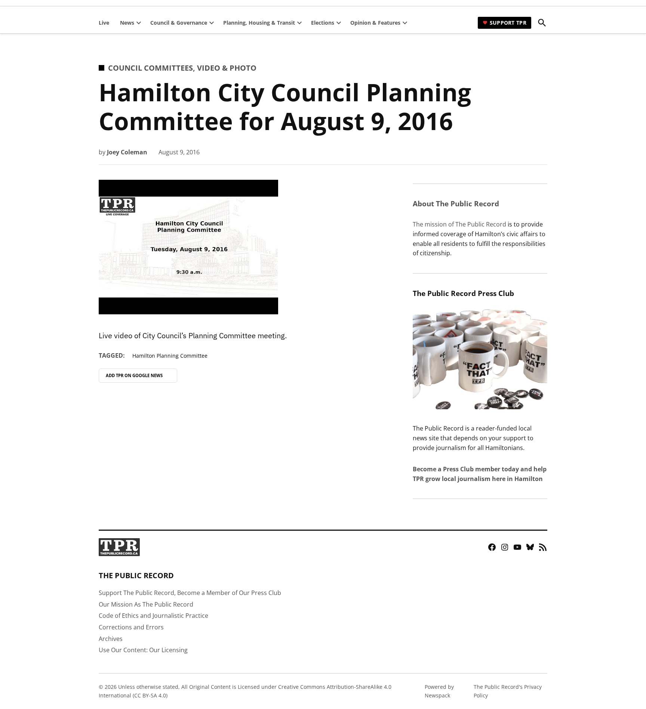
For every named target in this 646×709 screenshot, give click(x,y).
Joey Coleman (127, 152)
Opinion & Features (375, 22)
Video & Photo (226, 68)
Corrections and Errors (131, 627)
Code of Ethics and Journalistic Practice (153, 615)
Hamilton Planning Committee (169, 355)
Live (104, 22)
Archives (111, 639)
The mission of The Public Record (459, 224)
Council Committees (150, 68)
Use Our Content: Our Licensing (143, 650)
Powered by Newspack (439, 691)
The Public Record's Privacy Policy (508, 691)
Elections (322, 22)
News (127, 22)
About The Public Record (456, 203)
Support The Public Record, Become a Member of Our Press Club (190, 593)
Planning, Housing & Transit (259, 22)
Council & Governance (178, 22)
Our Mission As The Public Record (146, 604)
